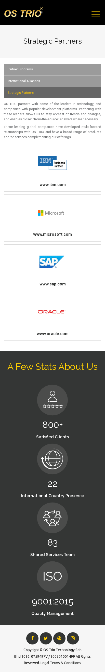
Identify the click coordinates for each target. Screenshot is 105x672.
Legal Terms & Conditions (61, 663)
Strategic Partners (21, 93)
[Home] (23, 12)
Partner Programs (20, 69)
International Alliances (24, 81)
